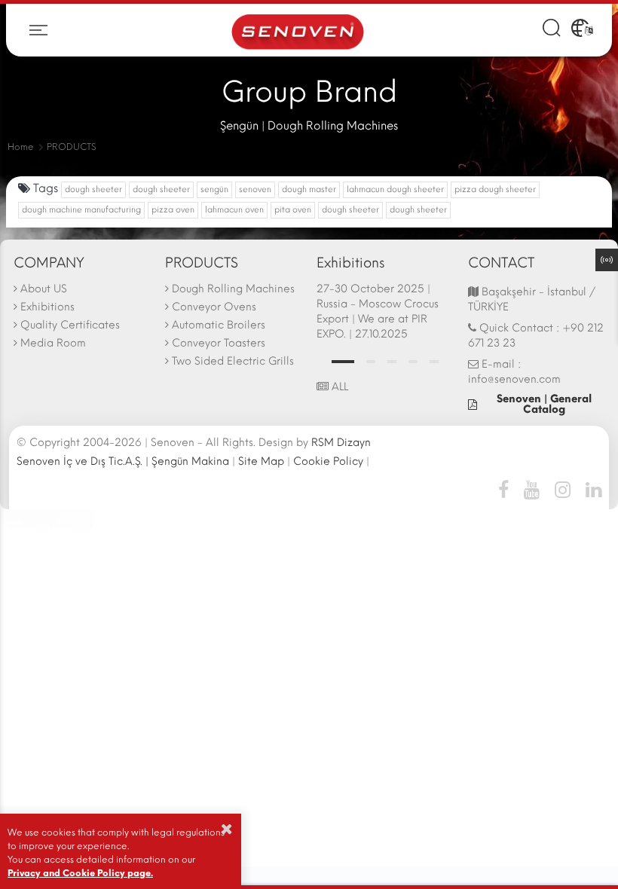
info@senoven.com (514, 379)
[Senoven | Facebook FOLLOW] (507, 489)
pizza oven (172, 210)
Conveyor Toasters (218, 343)
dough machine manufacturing (81, 210)
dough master (309, 189)
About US (43, 289)
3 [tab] (391, 361)
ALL (338, 386)
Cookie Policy (328, 461)
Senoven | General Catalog (544, 404)
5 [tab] (434, 361)
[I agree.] (226, 829)
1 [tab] (343, 361)
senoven (255, 189)
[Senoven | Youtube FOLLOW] (531, 489)
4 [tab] (413, 361)
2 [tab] (370, 361)
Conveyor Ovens (214, 307)
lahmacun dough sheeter (395, 189)
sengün (214, 189)
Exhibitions (47, 307)
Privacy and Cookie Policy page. (80, 873)
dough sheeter (93, 189)
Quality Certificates (70, 325)
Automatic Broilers (218, 325)
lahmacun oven (234, 210)
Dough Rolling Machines (233, 289)
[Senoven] (297, 30)
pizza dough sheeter (495, 189)
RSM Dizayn (341, 442)
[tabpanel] (385, 313)
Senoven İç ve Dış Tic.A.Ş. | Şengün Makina (123, 461)
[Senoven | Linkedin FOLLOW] (589, 489)
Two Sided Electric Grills (233, 361)
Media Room (53, 343)
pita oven (292, 210)
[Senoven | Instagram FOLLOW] (562, 489)
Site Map (261, 461)
